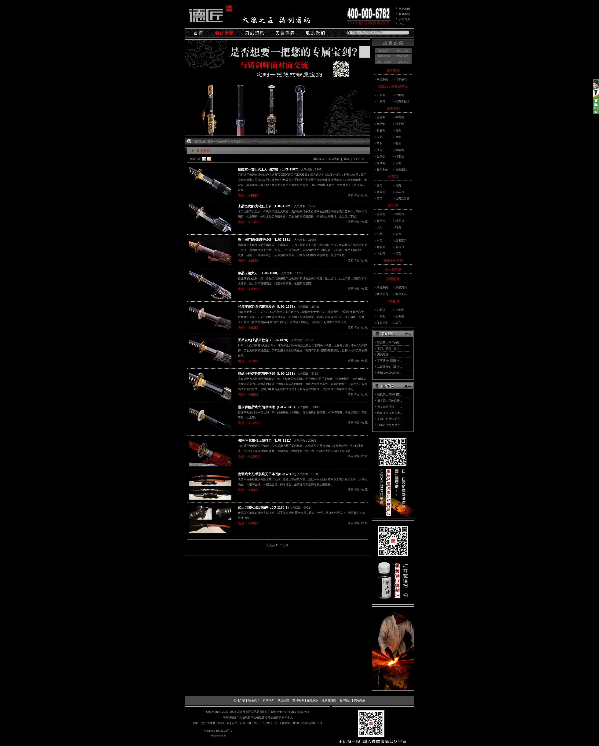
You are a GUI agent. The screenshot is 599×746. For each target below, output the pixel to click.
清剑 (379, 150)
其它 (398, 253)
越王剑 (399, 124)
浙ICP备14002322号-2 (218, 730)
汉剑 (379, 137)
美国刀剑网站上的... (389, 419)
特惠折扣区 (402, 101)
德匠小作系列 (393, 260)
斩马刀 (399, 192)
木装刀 (381, 253)
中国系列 (382, 79)
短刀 (398, 234)
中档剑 (399, 117)
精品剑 (381, 130)
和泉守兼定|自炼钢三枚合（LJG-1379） (267, 306)
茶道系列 (401, 169)
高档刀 (381, 220)
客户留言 (345, 700)
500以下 (383, 50)
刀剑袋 (381, 309)
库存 (346, 159)
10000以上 (402, 61)
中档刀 (399, 214)
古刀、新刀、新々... (389, 348)
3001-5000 (402, 56)
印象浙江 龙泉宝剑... (389, 412)
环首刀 (381, 192)
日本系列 (401, 79)
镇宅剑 (399, 156)
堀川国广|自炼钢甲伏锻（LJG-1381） (265, 239)
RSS (402, 24)
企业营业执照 (217, 736)
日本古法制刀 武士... (389, 425)
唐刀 (379, 185)
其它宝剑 (382, 169)
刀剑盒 (399, 309)
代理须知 (283, 700)
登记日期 (358, 159)
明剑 (398, 143)
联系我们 (253, 700)
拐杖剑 (381, 163)
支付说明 (298, 700)
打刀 (398, 227)
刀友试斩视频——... (389, 406)
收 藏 (364, 195)
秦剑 (398, 130)
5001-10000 (384, 61)
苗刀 (379, 198)
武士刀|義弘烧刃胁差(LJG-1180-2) (263, 507)
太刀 (379, 227)
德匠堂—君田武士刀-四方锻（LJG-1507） (269, 169)
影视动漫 (393, 279)
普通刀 (381, 214)
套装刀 (381, 247)
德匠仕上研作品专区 (393, 86)
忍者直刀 (401, 240)
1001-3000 (384, 56)
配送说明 (312, 700)
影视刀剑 (401, 287)
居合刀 (399, 247)
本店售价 (334, 159)
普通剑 (381, 117)
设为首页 (404, 19)
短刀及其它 (402, 198)
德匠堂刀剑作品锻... (389, 342)
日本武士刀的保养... (389, 400)
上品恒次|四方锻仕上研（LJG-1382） (265, 206)
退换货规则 (329, 700)
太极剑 (399, 150)
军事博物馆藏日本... (389, 360)
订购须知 (268, 700)
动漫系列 (382, 287)
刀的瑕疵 (382, 354)
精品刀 (399, 220)
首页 (210, 141)
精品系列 (393, 71)
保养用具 (382, 323)
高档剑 (381, 124)
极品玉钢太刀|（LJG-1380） (259, 273)
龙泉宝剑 (393, 109)
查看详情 (353, 195)
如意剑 (381, 156)
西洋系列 (382, 294)
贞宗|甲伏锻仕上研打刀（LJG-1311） (265, 440)
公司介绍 (239, 700)
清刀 (398, 185)
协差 (379, 234)
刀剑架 (381, 316)
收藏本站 (404, 14)
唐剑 (398, 137)
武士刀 (393, 205)
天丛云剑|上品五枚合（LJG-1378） (264, 340)
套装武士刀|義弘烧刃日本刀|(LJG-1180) (267, 474)
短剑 (398, 163)
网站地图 (404, 9)
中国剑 (399, 95)
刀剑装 (399, 316)
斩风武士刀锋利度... (389, 394)
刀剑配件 (393, 301)
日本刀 (381, 95)
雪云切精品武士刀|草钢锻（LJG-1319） (267, 407)
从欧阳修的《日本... (389, 366)
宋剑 (379, 143)
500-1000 (402, 50)
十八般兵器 (393, 270)
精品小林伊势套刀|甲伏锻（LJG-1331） (267, 373)
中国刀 (381, 101)
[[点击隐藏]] (596, 113)
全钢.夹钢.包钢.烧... (389, 372)
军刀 (379, 240)
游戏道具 (401, 294)
